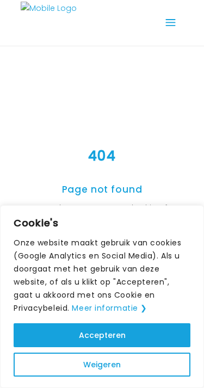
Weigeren (102, 364)
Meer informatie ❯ (109, 308)
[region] (102, 296)
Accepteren (102, 335)
